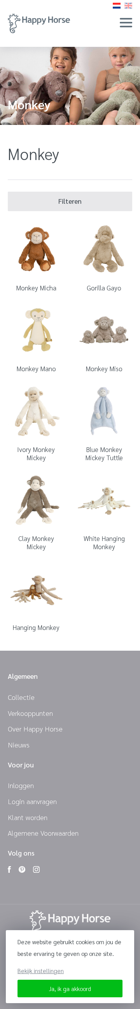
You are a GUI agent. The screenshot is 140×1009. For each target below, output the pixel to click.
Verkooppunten (30, 712)
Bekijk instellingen (41, 970)
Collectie (21, 696)
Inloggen (21, 785)
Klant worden (27, 817)
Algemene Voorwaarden (43, 832)
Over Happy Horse (35, 728)
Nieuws (19, 744)
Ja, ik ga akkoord (70, 988)
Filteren (70, 201)
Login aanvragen (32, 801)
